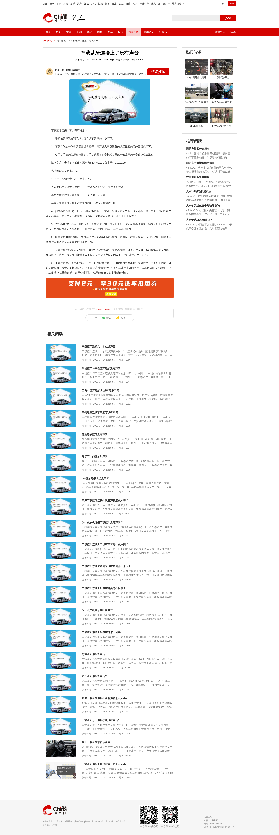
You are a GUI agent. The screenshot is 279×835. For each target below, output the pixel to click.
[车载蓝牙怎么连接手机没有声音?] (61, 719)
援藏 (100, 3)
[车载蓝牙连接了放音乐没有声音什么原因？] (61, 565)
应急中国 (155, 3)
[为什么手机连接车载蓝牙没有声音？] (61, 521)
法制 (135, 3)
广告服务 (58, 821)
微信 (108, 317)
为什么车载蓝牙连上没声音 (97, 610)
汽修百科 (133, 32)
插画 (107, 3)
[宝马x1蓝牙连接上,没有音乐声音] (61, 390)
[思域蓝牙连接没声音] (61, 653)
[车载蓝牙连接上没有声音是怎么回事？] (61, 587)
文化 (93, 3)
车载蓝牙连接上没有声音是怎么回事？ (104, 588)
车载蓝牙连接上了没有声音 (84, 40)
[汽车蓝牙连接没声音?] (61, 675)
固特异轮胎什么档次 (197, 148)
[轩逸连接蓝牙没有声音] (61, 434)
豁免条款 (99, 821)
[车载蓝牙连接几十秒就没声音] (61, 346)
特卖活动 (149, 32)
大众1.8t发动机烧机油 (198, 191)
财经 (65, 3)
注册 (222, 3)
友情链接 (109, 821)
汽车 (79, 3)
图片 (99, 32)
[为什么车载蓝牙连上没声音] (61, 609)
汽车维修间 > (63, 40)
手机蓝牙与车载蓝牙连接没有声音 (101, 368)
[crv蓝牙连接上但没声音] (61, 477)
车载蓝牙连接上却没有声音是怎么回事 (104, 764)
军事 (59, 3)
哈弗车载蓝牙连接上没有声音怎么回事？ (105, 500)
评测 (79, 32)
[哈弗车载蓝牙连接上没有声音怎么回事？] (61, 499)
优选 (128, 3)
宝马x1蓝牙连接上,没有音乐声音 (100, 390)
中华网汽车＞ (49, 40)
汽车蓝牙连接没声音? (94, 676)
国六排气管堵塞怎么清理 (200, 162)
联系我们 (69, 821)
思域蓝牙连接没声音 (93, 654)
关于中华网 (47, 821)
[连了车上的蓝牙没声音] (61, 456)
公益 (121, 3)
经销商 (163, 32)
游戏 (86, 3)
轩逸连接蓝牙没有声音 (95, 434)
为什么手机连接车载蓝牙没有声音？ (102, 522)
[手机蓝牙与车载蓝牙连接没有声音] (61, 368)
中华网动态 (120, 821)
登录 (232, 3)
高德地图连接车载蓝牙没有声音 (100, 412)
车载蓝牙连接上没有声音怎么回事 (101, 632)
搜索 (228, 18)
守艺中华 (144, 3)
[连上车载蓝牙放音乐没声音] (61, 741)
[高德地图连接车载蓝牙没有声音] (61, 412)
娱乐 (72, 3)
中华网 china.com (56, 18)
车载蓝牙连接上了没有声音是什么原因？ (105, 544)
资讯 (52, 3)
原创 (58, 32)
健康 (114, 3)
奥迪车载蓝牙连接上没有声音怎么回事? (104, 698)
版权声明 (89, 821)
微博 (122, 317)
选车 (110, 32)
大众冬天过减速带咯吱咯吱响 (203, 205)
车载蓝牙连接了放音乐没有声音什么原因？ (106, 566)
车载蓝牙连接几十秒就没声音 (98, 346)
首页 (45, 3)
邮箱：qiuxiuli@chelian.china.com (219, 827)
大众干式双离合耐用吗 (199, 219)
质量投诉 (220, 32)
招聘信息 (79, 821)
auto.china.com (104, 309)
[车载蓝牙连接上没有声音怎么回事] (61, 631)
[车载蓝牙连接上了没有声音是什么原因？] (61, 543)
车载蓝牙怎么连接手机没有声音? (101, 720)
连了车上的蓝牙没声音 (95, 456)
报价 (120, 32)
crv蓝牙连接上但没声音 (95, 478)
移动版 (232, 32)
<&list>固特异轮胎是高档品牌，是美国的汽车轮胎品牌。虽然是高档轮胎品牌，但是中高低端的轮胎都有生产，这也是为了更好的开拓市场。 (208, 155)
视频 (89, 32)
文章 (68, 32)
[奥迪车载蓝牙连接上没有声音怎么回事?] (61, 697)
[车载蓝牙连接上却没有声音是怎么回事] (61, 763)
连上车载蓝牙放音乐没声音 (97, 742)
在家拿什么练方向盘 (197, 177)
